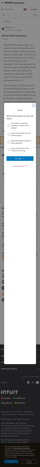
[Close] (33, 105)
